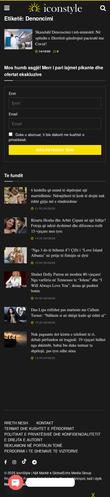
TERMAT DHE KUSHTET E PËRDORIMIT (39, 428)
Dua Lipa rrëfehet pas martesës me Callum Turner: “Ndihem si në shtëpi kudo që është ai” (68, 312)
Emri (12, 93)
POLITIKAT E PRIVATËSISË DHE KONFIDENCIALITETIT (52, 434)
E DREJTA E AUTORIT (23, 439)
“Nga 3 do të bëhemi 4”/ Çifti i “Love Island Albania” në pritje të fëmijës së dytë (66, 252)
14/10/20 (44, 51)
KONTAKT (44, 422)
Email (13, 114)
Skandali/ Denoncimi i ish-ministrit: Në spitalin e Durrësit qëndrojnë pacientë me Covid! (69, 37)
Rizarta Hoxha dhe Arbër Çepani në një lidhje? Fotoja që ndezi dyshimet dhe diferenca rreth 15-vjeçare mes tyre (68, 225)
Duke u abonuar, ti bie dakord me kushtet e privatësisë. (46, 137)
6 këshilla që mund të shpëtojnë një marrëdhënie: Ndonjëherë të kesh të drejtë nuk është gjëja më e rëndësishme (68, 195)
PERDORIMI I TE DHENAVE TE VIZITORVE (41, 451)
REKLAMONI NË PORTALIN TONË (33, 445)
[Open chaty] (15, 482)
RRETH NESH (16, 422)
